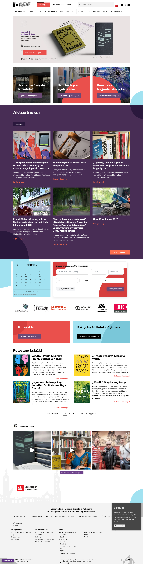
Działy (62, 537)
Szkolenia (38, 535)
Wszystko (19, 124)
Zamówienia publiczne (68, 553)
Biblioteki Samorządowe (44, 532)
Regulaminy (15, 539)
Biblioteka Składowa (42, 542)
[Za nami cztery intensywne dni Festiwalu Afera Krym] (111, 450)
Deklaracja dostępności (93, 532)
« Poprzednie (52, 414)
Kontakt (87, 537)
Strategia (63, 544)
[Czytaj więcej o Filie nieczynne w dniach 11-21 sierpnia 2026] (71, 158)
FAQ (12, 535)
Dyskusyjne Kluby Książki (44, 539)
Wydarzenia (50, 11)
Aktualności (20, 11)
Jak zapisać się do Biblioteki (21, 532)
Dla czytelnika (66, 11)
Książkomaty (15, 537)
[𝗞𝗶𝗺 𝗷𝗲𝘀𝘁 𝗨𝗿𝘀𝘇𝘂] (32, 450)
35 (82, 414)
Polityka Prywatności (21, 561)
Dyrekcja (63, 535)
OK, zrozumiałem (120, 526)
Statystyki (38, 537)
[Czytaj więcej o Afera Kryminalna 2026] (111, 215)
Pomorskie (115, 11)
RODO (62, 551)
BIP (61, 548)
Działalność (63, 539)
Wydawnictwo (99, 11)
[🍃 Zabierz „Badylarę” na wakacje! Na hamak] (71, 450)
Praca (86, 534)
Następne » (91, 414)
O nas (80, 11)
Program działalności (68, 546)
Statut (62, 542)
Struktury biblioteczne (67, 532)
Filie (31, 11)
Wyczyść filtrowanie (66, 289)
